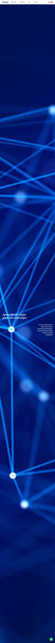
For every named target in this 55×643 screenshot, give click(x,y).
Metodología (13, 2)
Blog (29, 2)
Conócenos (35, 2)
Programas (22, 2)
